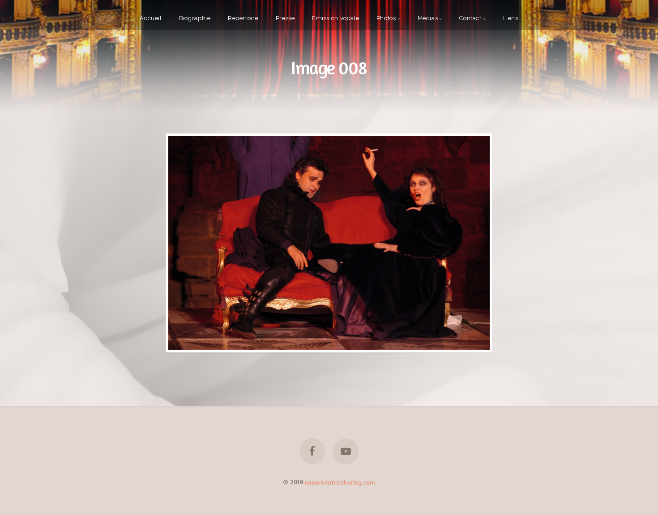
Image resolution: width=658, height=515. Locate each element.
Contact (470, 18)
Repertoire (243, 18)
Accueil (151, 18)
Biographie (194, 18)
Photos (386, 18)
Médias (428, 18)
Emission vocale (335, 18)
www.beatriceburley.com (340, 481)
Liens (510, 18)
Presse (285, 18)
